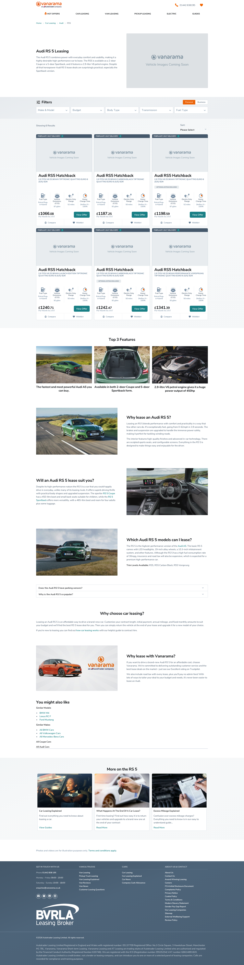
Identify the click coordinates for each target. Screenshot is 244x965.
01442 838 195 (49, 872)
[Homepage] (49, 5)
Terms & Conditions (173, 900)
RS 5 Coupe (109, 493)
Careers (168, 883)
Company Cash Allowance (133, 883)
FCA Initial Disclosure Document (179, 886)
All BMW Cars (47, 729)
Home (39, 23)
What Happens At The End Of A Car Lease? (118, 810)
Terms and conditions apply (102, 850)
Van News (83, 886)
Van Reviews (85, 883)
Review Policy (171, 920)
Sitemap (168, 913)
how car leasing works (87, 630)
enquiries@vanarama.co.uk (48, 888)
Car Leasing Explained (50, 810)
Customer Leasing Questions (92, 889)
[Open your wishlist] (201, 5)
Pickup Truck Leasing (88, 876)
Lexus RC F (45, 716)
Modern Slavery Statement (177, 903)
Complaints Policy (173, 889)
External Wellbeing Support (177, 917)
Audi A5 (182, 545)
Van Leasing (84, 872)
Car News (126, 879)
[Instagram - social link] (44, 896)
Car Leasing (127, 872)
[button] (234, 958)
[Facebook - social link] (38, 896)
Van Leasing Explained (89, 879)
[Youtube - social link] (55, 896)
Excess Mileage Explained (167, 810)
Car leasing (50, 23)
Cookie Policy (171, 896)
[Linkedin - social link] (49, 896)
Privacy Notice (171, 893)
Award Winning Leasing (176, 879)
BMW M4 (44, 712)
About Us (169, 872)
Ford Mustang (47, 719)
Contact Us (170, 876)
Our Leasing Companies (175, 910)
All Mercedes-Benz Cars (52, 736)
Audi (61, 23)
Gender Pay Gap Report (175, 906)
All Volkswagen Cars (50, 733)
